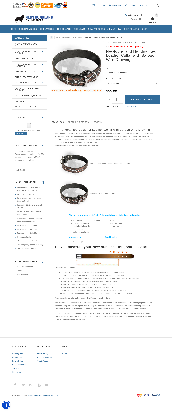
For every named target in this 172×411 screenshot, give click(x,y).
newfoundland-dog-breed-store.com (42, 395)
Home (64, 354)
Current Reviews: (113, 106)
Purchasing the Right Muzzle (28, 233)
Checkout (131, 5)
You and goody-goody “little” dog (30, 245)
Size (108, 68)
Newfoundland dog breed (27, 225)
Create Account (43, 361)
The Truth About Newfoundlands (30, 248)
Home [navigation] (51, 37)
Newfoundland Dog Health (27, 229)
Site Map (15, 368)
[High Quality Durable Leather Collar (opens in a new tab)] (74, 194)
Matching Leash (114, 79)
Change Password (44, 357)
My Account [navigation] (116, 5)
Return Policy (17, 361)
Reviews (98, 122)
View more (21, 133)
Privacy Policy (17, 357)
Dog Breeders (22, 274)
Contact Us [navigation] (100, 5)
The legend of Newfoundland (28, 241)
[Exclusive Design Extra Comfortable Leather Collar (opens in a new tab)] (74, 164)
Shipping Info (17, 354)
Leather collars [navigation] (77, 37)
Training (20, 271)
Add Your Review (129, 106)
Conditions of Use (19, 365)
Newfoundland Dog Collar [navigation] (63, 37)
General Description (25, 267)
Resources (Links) (24, 237)
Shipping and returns (78, 122)
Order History (42, 354)
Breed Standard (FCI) (25, 194)
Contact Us (136, 19)
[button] (156, 5)
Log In (144, 5)
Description (58, 122)
